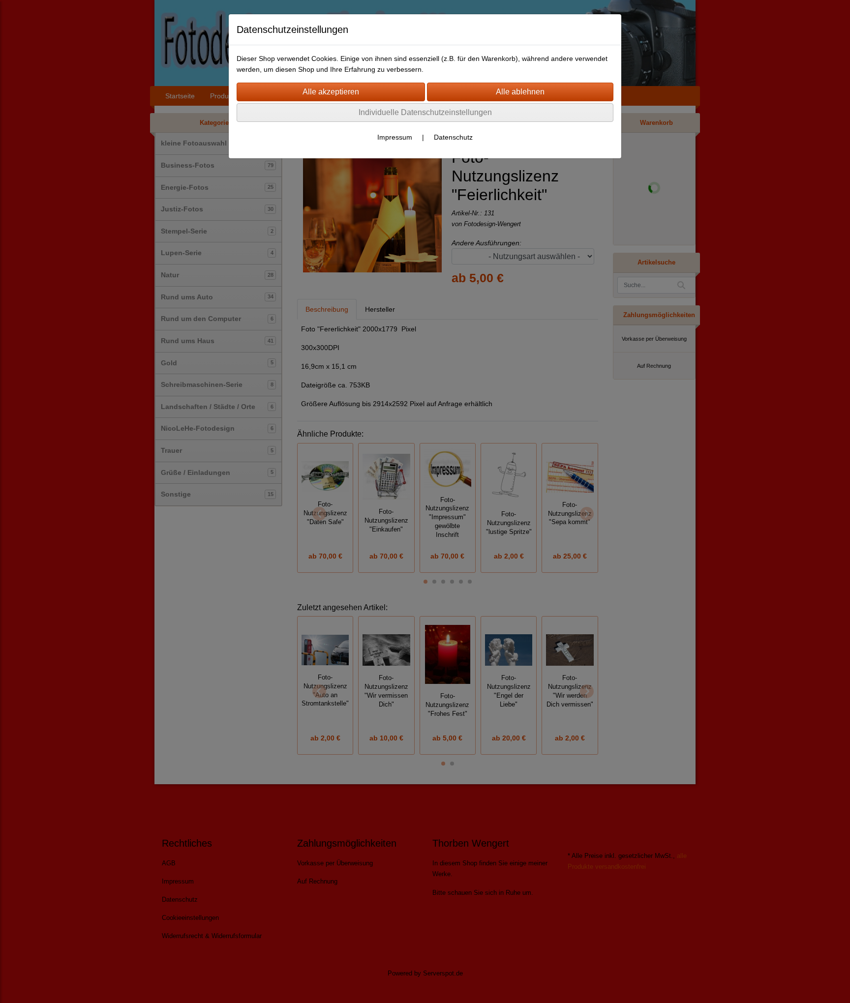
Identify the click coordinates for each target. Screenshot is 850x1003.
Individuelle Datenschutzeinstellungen (425, 112)
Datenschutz (453, 137)
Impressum (394, 137)
